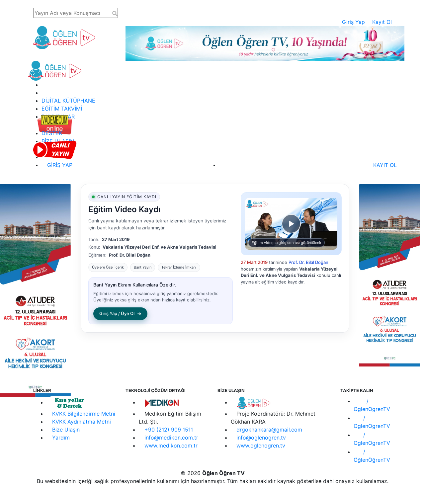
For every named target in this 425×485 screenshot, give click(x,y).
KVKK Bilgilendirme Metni (83, 413)
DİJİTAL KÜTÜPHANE (68, 100)
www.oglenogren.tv (260, 445)
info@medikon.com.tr (171, 437)
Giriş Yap (353, 22)
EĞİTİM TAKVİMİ (62, 108)
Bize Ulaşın (66, 429)
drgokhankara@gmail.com (269, 429)
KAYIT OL (384, 165)
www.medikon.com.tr (171, 445)
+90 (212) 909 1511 (168, 429)
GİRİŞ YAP (58, 165)
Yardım (61, 437)
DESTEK (52, 133)
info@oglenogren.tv (261, 437)
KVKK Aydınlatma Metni (81, 421)
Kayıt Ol (382, 22)
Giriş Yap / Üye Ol (120, 313)
